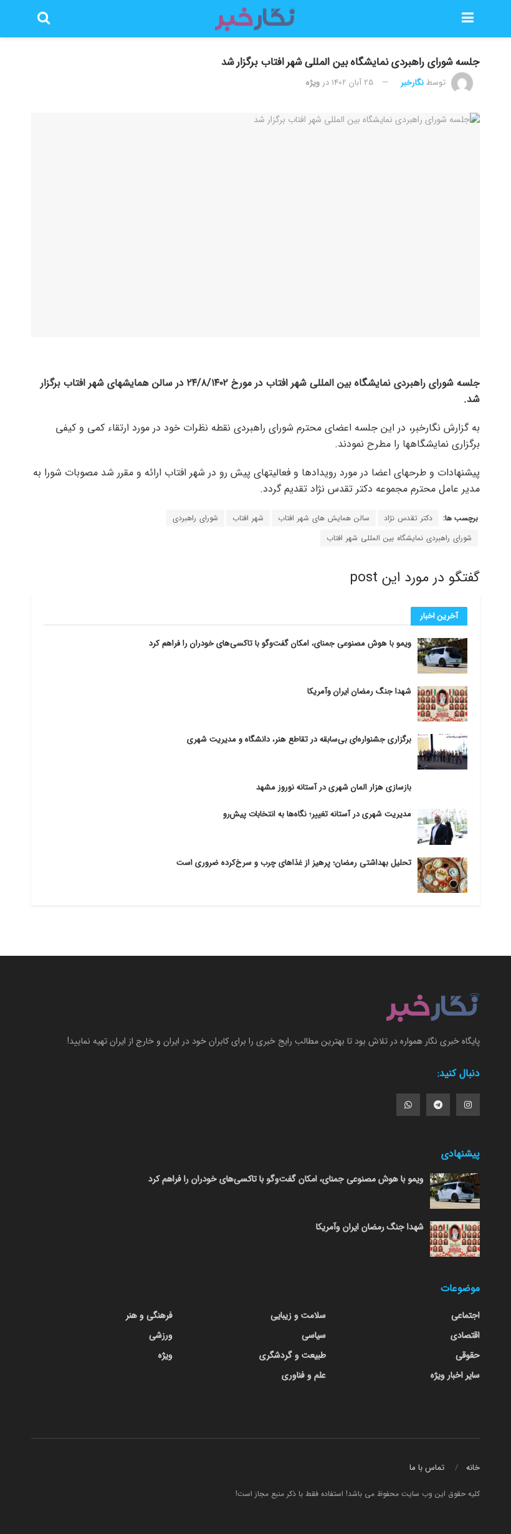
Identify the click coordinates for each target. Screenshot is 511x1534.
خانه (473, 1467)
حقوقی (468, 1355)
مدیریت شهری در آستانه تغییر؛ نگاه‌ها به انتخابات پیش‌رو (317, 814)
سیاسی (314, 1335)
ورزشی (161, 1335)
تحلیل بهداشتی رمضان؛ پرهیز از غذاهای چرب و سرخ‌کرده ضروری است (293, 862)
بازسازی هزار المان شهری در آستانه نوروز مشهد (333, 787)
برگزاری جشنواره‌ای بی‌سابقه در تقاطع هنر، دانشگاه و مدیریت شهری (299, 739)
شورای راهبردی (195, 518)
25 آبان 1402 (352, 82)
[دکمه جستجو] (43, 18)
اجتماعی (465, 1315)
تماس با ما (426, 1467)
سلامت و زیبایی (298, 1315)
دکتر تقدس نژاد (408, 518)
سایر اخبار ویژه (455, 1375)
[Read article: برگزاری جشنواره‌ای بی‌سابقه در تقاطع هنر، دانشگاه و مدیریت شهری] (442, 751)
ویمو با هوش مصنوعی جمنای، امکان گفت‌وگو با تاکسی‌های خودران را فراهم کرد (280, 643)
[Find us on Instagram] (468, 1104)
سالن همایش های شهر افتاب (324, 518)
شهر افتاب (248, 518)
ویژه (313, 82)
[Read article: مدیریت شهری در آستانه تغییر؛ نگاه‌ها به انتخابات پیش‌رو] (442, 826)
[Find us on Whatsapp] (408, 1104)
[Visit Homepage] (255, 18)
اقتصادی (465, 1335)
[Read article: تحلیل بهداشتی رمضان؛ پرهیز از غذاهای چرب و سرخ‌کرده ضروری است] (442, 875)
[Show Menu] (468, 18)
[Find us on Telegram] (438, 1104)
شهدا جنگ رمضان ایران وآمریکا (359, 691)
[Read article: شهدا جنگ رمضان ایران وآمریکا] (442, 704)
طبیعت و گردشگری (292, 1355)
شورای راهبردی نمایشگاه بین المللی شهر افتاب (399, 538)
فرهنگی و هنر (149, 1315)
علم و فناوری (304, 1375)
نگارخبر (412, 82)
